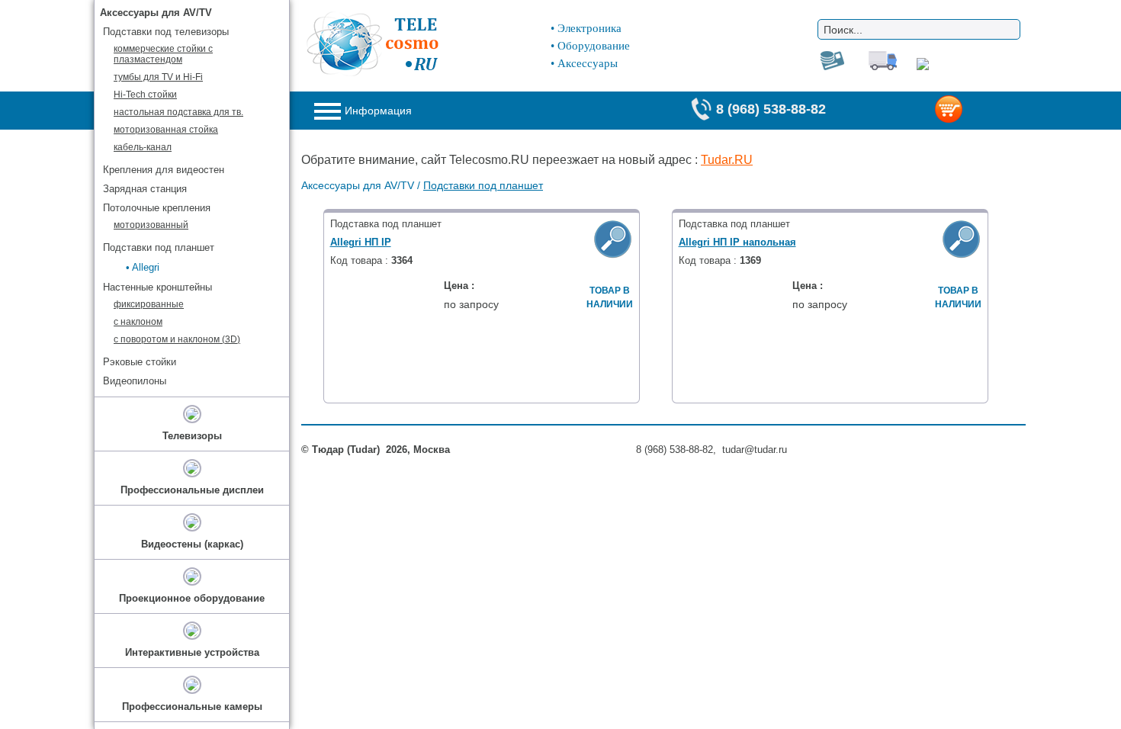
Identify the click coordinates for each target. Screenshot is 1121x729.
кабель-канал (143, 147)
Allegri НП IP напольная (737, 242)
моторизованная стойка (166, 129)
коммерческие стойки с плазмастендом (163, 54)
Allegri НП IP (360, 242)
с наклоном (138, 321)
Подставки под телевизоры (166, 31)
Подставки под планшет (483, 185)
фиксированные (149, 304)
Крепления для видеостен (163, 169)
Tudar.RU (727, 159)
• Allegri (142, 267)
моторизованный (151, 225)
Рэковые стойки (139, 362)
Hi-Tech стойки (145, 94)
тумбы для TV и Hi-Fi (158, 77)
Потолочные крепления (156, 208)
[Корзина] (973, 110)
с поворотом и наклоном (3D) (177, 339)
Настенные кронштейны (157, 287)
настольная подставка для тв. (178, 112)
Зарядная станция (145, 188)
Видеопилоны (134, 381)
